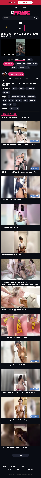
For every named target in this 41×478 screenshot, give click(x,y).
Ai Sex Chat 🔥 (37, 27)
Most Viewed (28, 27)
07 (10, 104)
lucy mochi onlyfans (18, 97)
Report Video (20, 64)
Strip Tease (30, 88)
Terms (9, 469)
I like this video (9, 60)
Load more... (21, 455)
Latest (12, 27)
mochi (11, 100)
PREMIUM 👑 (4, 27)
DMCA (18, 469)
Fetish (22, 88)
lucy (4, 100)
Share (14, 67)
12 (14, 104)
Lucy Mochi (14, 108)
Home (5, 466)
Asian (15, 88)
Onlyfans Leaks (20, 27)
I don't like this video (12, 60)
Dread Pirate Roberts (16, 74)
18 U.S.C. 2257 (29, 469)
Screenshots (32, 64)
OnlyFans (6, 92)
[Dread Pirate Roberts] (4, 74)
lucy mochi (31, 97)
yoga (25, 100)
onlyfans (18, 100)
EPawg (18, 474)
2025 (5, 104)
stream (32, 100)
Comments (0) (24, 67)
